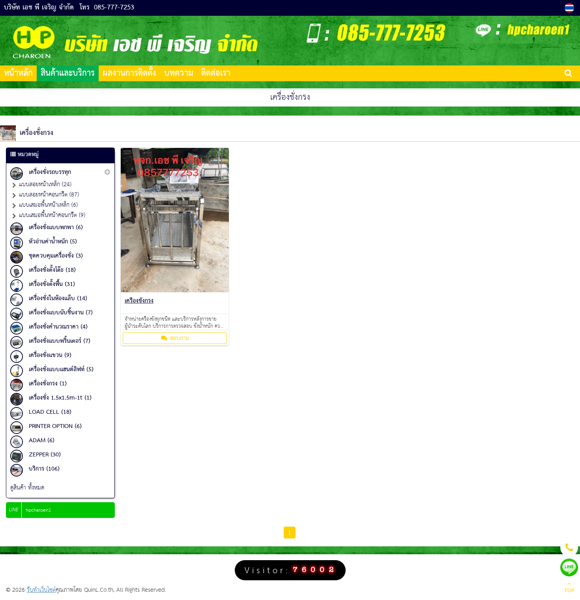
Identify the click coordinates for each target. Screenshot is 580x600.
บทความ (178, 73)
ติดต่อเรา (215, 73)
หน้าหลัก (18, 73)
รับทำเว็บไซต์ (41, 590)
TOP (569, 591)
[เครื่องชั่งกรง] (175, 290)
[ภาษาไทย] (570, 8)
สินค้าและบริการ (68, 73)
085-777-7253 (114, 7)
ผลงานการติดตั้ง (129, 73)
